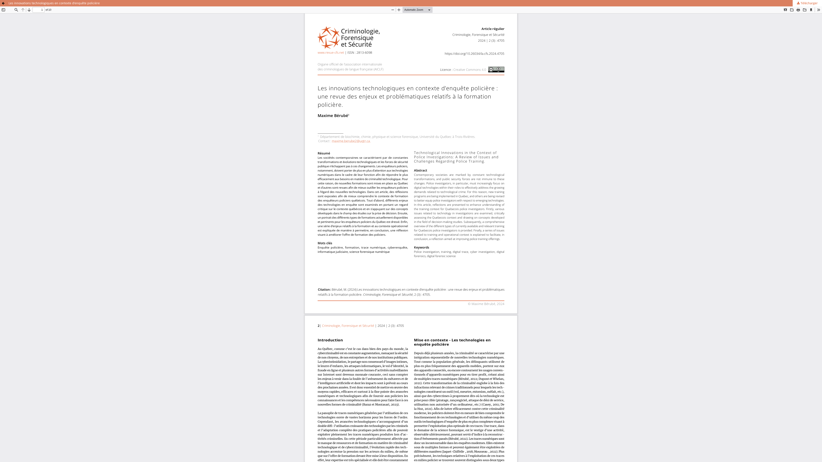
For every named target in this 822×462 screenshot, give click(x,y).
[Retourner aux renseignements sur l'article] (3, 3)
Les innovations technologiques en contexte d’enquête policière (54, 3)
